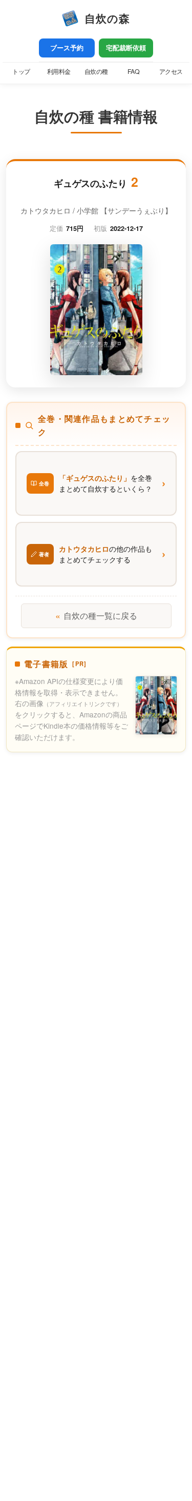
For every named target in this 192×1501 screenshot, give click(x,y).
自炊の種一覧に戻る (96, 615)
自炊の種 (96, 71)
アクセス (171, 71)
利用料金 (59, 71)
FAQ (133, 71)
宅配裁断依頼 (126, 47)
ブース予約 (67, 47)
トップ (21, 71)
